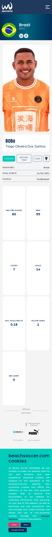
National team (24, 158)
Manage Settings (17, 530)
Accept (14, 525)
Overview (9, 159)
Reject (26, 525)
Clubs (37, 159)
